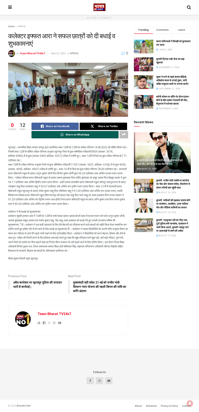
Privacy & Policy (169, 405)
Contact (186, 405)
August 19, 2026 (167, 235)
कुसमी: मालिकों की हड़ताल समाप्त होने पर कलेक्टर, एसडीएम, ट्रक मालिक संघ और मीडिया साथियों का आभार (173, 204)
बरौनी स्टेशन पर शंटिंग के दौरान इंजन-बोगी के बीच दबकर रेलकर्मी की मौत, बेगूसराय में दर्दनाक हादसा (173, 100)
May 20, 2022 (58, 53)
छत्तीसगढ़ (21, 26)
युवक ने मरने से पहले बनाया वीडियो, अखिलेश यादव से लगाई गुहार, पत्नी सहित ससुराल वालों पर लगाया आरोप (172, 80)
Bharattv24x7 (24, 405)
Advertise (151, 405)
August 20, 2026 (167, 192)
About (138, 405)
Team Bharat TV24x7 (32, 53)
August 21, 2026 (148, 169)
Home (11, 26)
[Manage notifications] (190, 403)
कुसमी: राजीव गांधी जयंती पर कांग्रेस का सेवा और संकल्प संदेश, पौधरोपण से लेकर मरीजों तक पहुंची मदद (173, 184)
